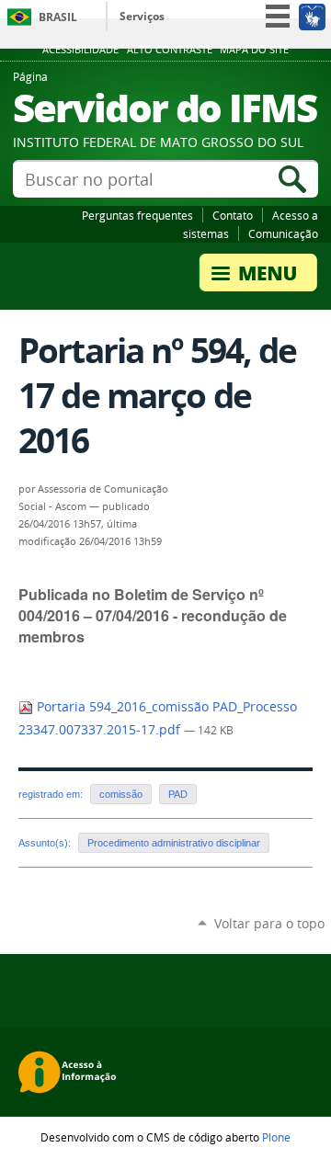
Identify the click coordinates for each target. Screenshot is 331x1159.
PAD (178, 794)
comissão (121, 794)
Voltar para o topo (269, 923)
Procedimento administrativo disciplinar (173, 842)
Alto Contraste (169, 49)
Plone (276, 1137)
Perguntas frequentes (137, 215)
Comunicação (283, 233)
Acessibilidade (80, 49)
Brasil (58, 17)
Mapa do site (254, 49)
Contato (232, 215)
